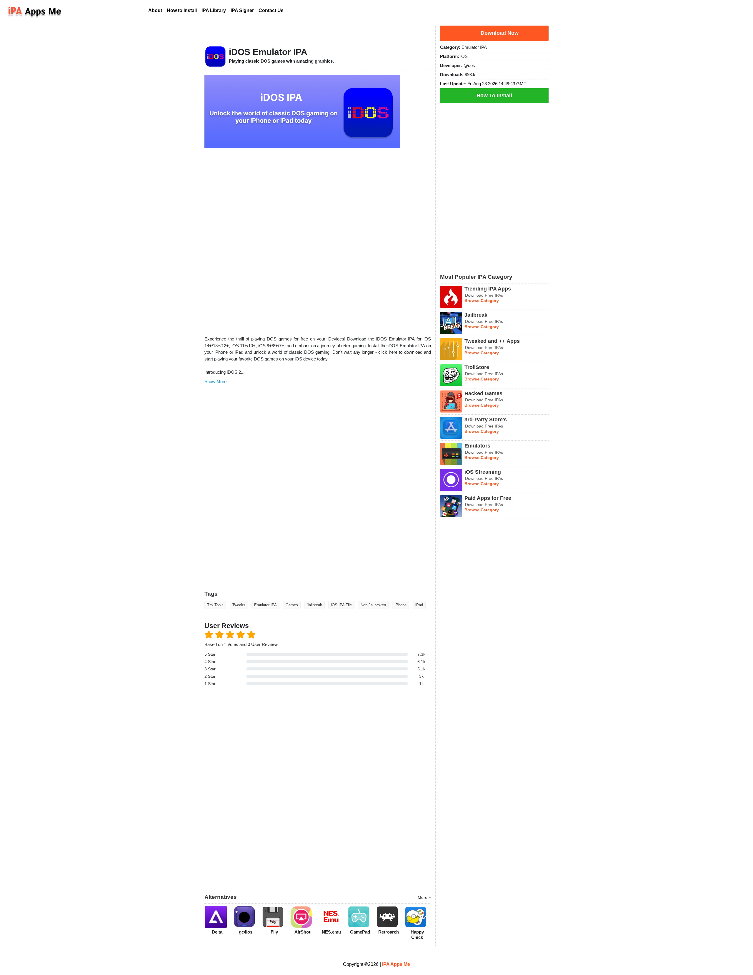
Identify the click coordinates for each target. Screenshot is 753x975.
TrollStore (476, 367)
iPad (419, 605)
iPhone (401, 605)
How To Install (494, 95)
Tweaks (238, 605)
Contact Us (271, 10)
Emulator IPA (265, 605)
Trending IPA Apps (487, 289)
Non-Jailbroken (373, 605)
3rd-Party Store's (485, 420)
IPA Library (213, 10)
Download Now (499, 33)
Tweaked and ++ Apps (492, 341)
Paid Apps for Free (487, 498)
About (156, 10)
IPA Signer (242, 10)
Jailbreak (314, 605)
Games (292, 605)
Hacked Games (483, 393)
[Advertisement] (317, 240)
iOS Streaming (482, 472)
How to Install (182, 10)
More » (424, 897)
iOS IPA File (341, 605)
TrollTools (215, 605)
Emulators (477, 446)
